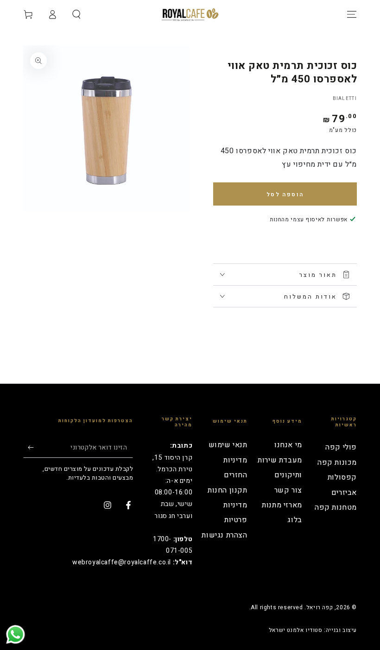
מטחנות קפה (336, 507)
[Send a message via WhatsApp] (15, 634)
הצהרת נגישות (224, 535)
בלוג (294, 519)
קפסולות (342, 477)
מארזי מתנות (282, 505)
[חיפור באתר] (76, 14)
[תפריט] (352, 14)
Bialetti (345, 98)
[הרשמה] (28, 447)
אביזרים (344, 492)
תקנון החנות (227, 490)
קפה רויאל (319, 607)
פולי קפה (341, 447)
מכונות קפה (337, 462)
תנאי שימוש (228, 444)
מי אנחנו (288, 444)
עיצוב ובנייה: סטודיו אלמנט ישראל (313, 630)
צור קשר (288, 490)
